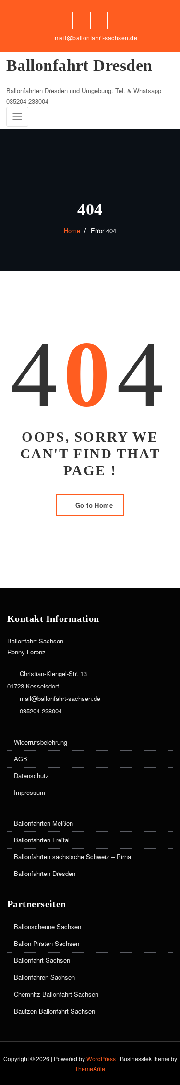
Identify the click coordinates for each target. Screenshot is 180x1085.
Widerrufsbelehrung (40, 742)
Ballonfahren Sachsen (44, 976)
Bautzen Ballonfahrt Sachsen (54, 1010)
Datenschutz (31, 775)
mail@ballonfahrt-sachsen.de (96, 38)
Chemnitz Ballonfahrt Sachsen (56, 994)
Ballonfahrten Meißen (43, 823)
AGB (20, 758)
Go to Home (94, 505)
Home (72, 230)
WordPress (101, 1058)
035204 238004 (41, 710)
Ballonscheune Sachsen (47, 926)
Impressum (29, 792)
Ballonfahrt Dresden (79, 65)
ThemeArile (90, 1068)
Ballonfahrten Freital (42, 839)
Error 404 (103, 230)
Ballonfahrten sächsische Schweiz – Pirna (72, 856)
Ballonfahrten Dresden (44, 873)
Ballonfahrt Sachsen (42, 960)
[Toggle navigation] (17, 117)
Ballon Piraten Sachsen (46, 943)
